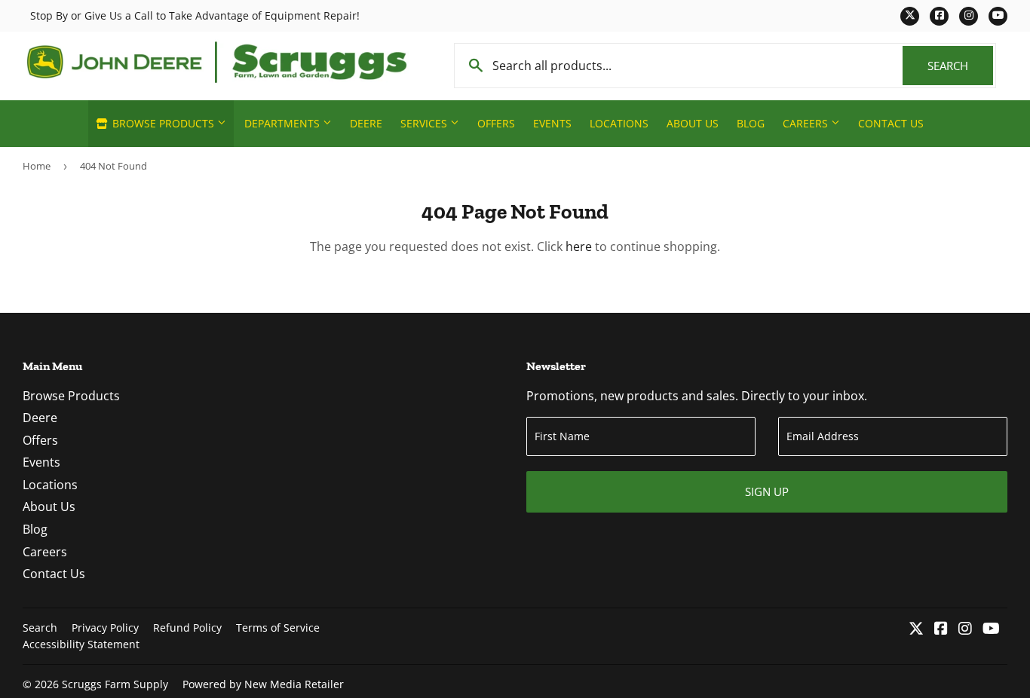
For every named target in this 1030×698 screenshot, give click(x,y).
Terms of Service (278, 627)
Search (960, 65)
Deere (366, 123)
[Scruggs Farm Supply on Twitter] (916, 629)
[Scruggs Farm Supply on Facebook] (941, 629)
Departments (283, 123)
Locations (619, 123)
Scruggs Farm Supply (115, 684)
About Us (693, 123)
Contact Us (891, 123)
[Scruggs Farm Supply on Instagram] (965, 629)
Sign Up (767, 491)
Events (552, 123)
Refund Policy (187, 627)
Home (37, 166)
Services (425, 123)
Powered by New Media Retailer (263, 684)
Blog (751, 123)
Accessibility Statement (81, 644)
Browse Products (163, 123)
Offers (496, 123)
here (579, 246)
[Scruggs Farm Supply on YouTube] (991, 629)
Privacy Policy (105, 627)
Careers (807, 123)
